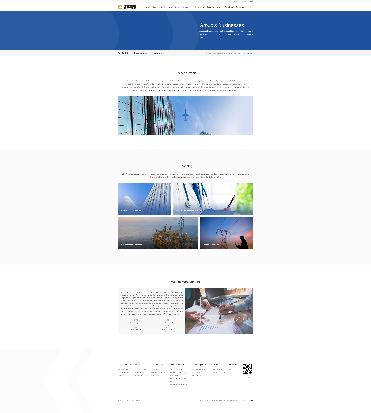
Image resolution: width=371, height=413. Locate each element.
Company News (140, 369)
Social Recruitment (217, 369)
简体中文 (236, 1)
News (170, 7)
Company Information (177, 369)
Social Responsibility (214, 7)
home (225, 53)
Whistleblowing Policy (199, 375)
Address (230, 369)
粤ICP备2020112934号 (246, 400)
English (251, 1)
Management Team (124, 375)
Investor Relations (198, 7)
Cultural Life (139, 375)
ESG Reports (196, 372)
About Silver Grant (158, 7)
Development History (124, 372)
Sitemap (137, 400)
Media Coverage (140, 372)
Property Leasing (158, 53)
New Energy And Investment (140, 53)
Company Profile (123, 369)
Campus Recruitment (218, 372)
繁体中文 (243, 1)
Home (147, 7)
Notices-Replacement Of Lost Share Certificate (179, 384)
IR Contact (173, 381)
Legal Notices (129, 400)
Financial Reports (175, 375)
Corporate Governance (177, 378)
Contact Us (240, 7)
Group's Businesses (182, 7)
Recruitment (229, 7)
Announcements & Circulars (179, 372)
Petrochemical (123, 53)
